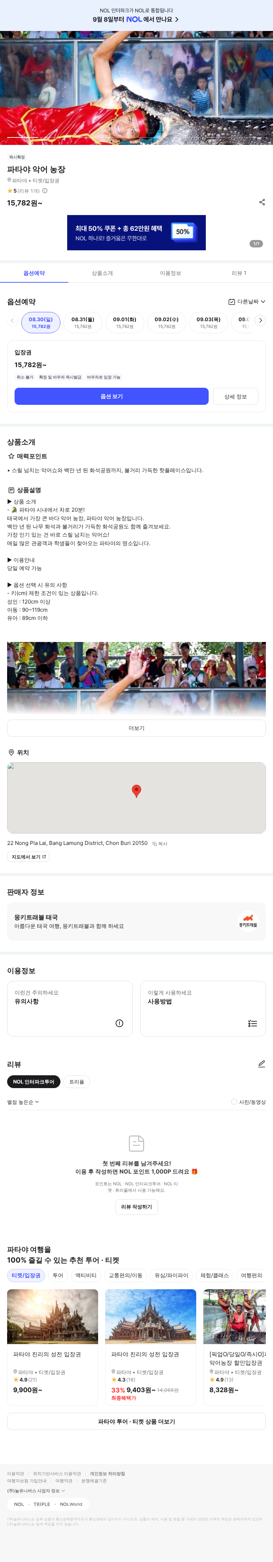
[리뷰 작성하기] (261, 1064)
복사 (162, 843)
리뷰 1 (239, 273)
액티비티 (86, 1275)
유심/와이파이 (171, 1275)
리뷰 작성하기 (136, 1206)
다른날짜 (248, 301)
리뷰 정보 (45, 191)
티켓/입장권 (26, 1275)
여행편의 (251, 1275)
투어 (58, 1275)
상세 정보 (235, 396)
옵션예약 (34, 273)
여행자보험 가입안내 (27, 1480)
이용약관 (15, 1473)
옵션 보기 (112, 396)
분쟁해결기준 (94, 1480)
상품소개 (102, 273)
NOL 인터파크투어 (33, 1081)
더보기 (137, 728)
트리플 (76, 1081)
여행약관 (64, 1480)
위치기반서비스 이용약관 (57, 1473)
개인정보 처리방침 (107, 1473)
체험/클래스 (214, 1275)
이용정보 (170, 273)
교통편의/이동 (126, 1275)
